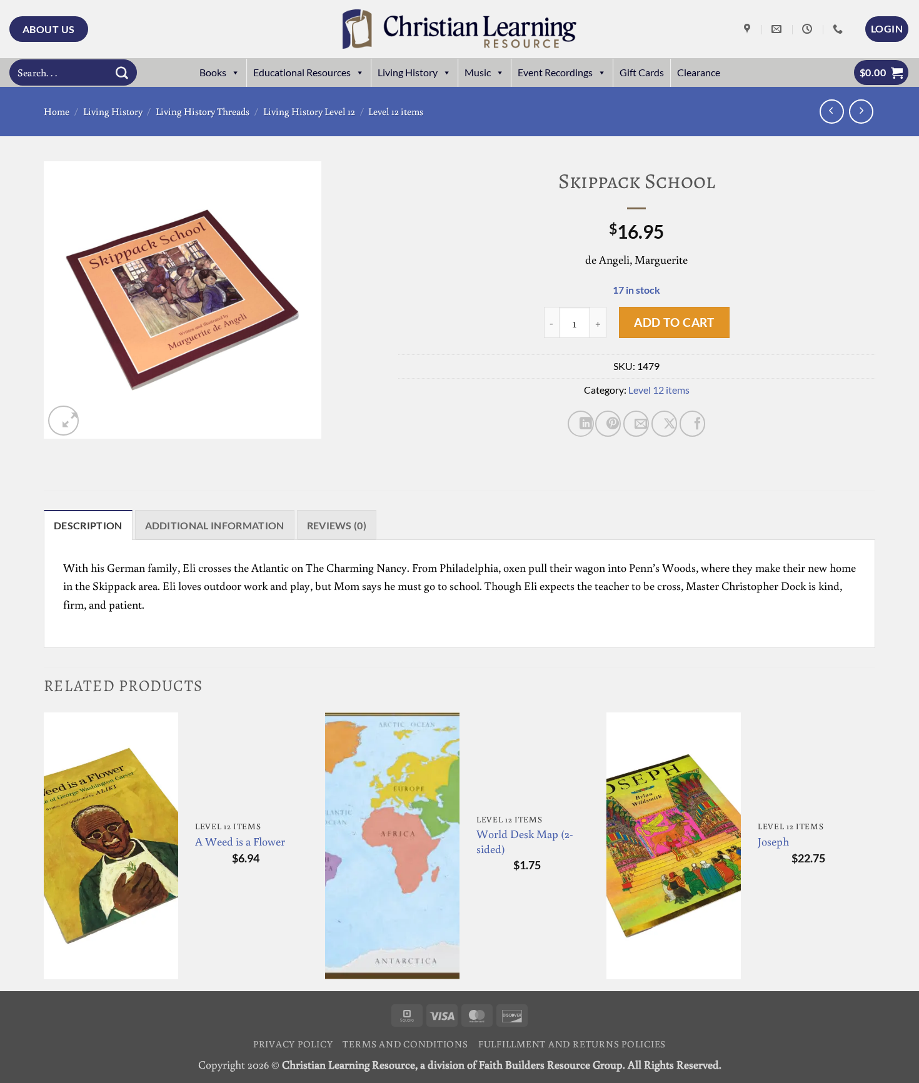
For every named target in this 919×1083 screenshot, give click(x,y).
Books (212, 72)
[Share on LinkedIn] (580, 423)
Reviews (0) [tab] (337, 525)
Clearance (698, 72)
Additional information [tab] (214, 525)
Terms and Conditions (405, 1043)
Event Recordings (555, 72)
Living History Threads (202, 111)
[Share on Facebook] (692, 423)
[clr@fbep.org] (778, 29)
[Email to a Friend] (636, 423)
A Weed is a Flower (240, 841)
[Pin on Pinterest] (608, 423)
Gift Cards (642, 72)
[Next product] (832, 111)
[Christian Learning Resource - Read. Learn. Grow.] (459, 29)
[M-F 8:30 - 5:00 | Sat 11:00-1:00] (808, 29)
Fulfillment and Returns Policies (572, 1043)
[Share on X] (664, 423)
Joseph (773, 841)
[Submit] (122, 72)
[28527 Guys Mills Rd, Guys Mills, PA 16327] (748, 29)
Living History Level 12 (309, 111)
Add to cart (674, 322)
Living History (408, 72)
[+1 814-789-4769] (839, 29)
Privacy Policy (293, 1043)
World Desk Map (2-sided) (524, 841)
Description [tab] (88, 525)
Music (478, 72)
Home (56, 111)
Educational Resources (302, 72)
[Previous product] (861, 111)
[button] (886, 28)
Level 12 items (395, 111)
